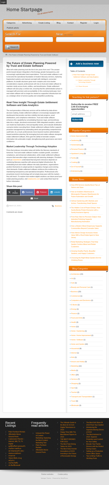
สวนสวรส (12, 456)
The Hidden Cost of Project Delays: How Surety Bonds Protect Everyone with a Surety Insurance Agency (85, 210)
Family (73, 158)
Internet (74, 353)
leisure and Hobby (77, 362)
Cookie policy (63, 474)
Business (58, 206)
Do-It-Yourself (76, 167)
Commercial (75, 296)
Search (14, 47)
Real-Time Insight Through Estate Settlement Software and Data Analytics (86, 76)
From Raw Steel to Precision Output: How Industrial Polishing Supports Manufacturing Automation (86, 219)
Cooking (74, 162)
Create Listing (44, 23)
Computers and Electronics (81, 300)
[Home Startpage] (6, 55)
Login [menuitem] (3, 2)
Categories (11, 23)
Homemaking (76, 145)
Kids (72, 357)
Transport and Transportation (81, 397)
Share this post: (83, 86)
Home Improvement (78, 136)
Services (74, 379)
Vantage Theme (46, 478)
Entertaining (75, 171)
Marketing (74, 366)
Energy (73, 309)
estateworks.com (34, 179)
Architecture (75, 274)
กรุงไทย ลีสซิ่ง (13, 463)
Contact (70, 23)
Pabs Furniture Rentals (17, 432)
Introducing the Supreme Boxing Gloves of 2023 (95, 429)
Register (83, 23)
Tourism (74, 392)
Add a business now (87, 63)
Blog (58, 23)
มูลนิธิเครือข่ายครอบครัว (17, 446)
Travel (73, 401)
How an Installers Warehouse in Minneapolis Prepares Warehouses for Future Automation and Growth (85, 194)
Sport (73, 388)
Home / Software (77, 340)
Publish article (13, 28)
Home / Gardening (77, 331)
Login (96, 23)
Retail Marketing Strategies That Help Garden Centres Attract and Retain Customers (84, 244)
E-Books (74, 305)
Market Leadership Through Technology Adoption (86, 81)
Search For (13, 34)
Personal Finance (77, 149)
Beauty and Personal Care (80, 287)
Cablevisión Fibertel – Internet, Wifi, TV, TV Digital (16, 441)
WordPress (64, 478)
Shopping (74, 383)
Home (73, 327)
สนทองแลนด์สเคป (15, 453)
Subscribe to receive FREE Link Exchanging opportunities (84, 106)
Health (73, 322)
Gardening (75, 140)
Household (75, 348)
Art (72, 278)
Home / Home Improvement (81, 335)
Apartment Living (77, 154)
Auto (72, 283)
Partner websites (47, 474)
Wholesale (75, 405)
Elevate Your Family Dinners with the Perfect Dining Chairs (94, 446)
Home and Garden (78, 344)
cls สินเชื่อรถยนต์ (14, 465)
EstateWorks (17, 160)
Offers (73, 375)
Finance (74, 313)
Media (73, 370)
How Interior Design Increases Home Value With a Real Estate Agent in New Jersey (85, 235)
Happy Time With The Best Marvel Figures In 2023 (68, 434)
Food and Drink (76, 318)
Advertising (27, 23)
